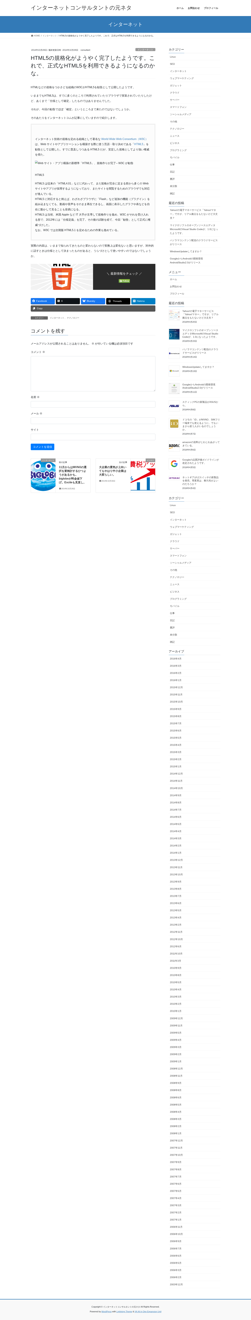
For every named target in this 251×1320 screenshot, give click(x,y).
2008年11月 (176, 1075)
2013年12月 (176, 860)
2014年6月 (176, 817)
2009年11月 (176, 1025)
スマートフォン (178, 107)
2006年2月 (176, 1277)
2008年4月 (176, 1111)
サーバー (174, 99)
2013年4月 (176, 917)
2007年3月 (176, 1205)
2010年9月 (176, 968)
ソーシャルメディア (180, 114)
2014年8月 (176, 802)
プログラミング (178, 150)
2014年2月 (176, 845)
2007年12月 (176, 1140)
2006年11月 (176, 1226)
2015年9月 (176, 709)
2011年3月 (175, 960)
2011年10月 (176, 953)
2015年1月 (176, 766)
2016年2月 (176, 673)
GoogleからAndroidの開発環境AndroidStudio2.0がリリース (186, 260)
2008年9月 (176, 1083)
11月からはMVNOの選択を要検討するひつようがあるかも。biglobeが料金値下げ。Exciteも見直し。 (73, 475)
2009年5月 (176, 1032)
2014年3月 (176, 838)
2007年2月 (176, 1212)
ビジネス (174, 143)
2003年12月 (176, 1284)
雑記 (172, 193)
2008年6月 (176, 1097)
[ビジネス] (143, 471)
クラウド (174, 92)
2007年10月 (176, 1155)
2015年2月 (176, 759)
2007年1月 (176, 1219)
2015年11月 (176, 694)
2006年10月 (176, 1234)
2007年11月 (176, 1147)
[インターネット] (43, 469)
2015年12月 (176, 687)
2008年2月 (176, 1126)
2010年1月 (176, 1011)
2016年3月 (176, 665)
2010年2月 (176, 1003)
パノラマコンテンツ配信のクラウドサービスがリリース (194, 242)
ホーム (173, 279)
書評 (172, 179)
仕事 (172, 164)
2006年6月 (176, 1255)
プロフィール (177, 293)
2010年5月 (176, 982)
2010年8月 (176, 975)
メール (36, 413)
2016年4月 (176, 658)
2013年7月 (176, 896)
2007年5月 (176, 1191)
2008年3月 (176, 1119)
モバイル (174, 157)
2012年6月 (176, 946)
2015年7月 (176, 723)
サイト (35, 429)
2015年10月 (176, 701)
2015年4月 (176, 745)
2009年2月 (176, 1054)
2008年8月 (176, 1090)
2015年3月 (176, 752)
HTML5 (138, 144)
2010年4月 (176, 989)
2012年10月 (176, 939)
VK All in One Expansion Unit (148, 1311)
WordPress (106, 1311)
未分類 (173, 186)
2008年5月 (176, 1104)
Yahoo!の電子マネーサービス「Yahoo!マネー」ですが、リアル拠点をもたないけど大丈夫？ (194, 214)
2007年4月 (176, 1198)
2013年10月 (176, 874)
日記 (172, 171)
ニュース (174, 135)
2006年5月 (176, 1263)
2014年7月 (176, 809)
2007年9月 (176, 1162)
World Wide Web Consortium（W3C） (124, 139)
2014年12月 (176, 773)
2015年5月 (176, 737)
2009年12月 (176, 1018)
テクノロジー (73, 318)
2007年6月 (176, 1183)
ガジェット (176, 85)
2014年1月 (176, 852)
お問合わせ (176, 286)
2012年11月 (176, 932)
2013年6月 (176, 903)
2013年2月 (176, 924)
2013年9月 (176, 881)
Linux (173, 56)
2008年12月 (176, 1068)
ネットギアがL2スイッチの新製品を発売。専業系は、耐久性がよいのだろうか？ (200, 480)
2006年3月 (176, 1270)
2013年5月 (176, 910)
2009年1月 (176, 1061)
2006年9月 (176, 1241)
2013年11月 (176, 867)
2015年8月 (176, 716)
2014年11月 (176, 780)
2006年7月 (176, 1248)
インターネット (145, 49)
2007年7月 (176, 1176)
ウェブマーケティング (182, 78)
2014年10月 (176, 788)
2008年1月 (176, 1133)
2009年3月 (176, 1047)
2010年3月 (176, 996)
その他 (173, 121)
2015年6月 (176, 730)
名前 (35, 397)
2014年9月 (176, 795)
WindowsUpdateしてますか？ (186, 251)
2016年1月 (176, 680)
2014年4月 (176, 831)
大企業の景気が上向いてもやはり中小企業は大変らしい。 (112, 471)
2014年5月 (176, 824)
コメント (38, 352)
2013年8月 (176, 888)
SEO (172, 64)
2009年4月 (176, 1040)
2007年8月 (176, 1169)
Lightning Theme (124, 1311)
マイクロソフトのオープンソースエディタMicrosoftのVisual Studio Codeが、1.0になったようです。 (194, 229)
